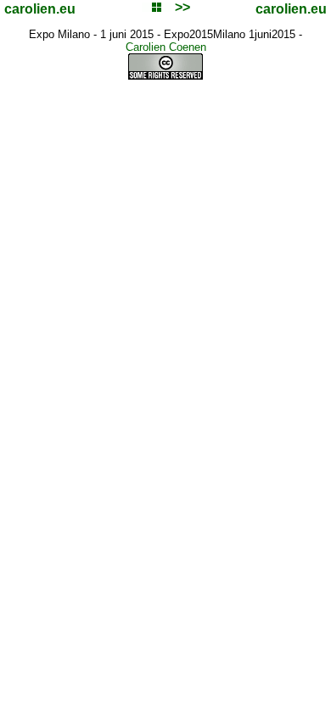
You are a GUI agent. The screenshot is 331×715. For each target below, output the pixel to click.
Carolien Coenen (166, 47)
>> (182, 7)
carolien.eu (40, 9)
